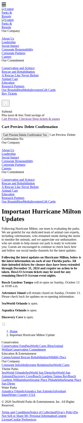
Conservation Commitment (28, 349)
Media (27, 90)
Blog (20, 90)
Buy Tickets (9, 93)
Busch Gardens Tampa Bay (50, 376)
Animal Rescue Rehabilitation (29, 357)
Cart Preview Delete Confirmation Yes (25, 134)
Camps (6, 357)
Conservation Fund (14, 346)
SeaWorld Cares (59, 365)
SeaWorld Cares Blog (40, 346)
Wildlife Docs (57, 357)
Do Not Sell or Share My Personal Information (40, 414)
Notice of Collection (42, 412)
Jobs (23, 365)
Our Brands (9, 90)
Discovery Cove (22, 376)
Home (14, 331)
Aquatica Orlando (13, 391)
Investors (36, 90)
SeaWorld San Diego (38, 372)
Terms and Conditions (16, 412)
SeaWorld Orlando (13, 372)
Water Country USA (22, 395)
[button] (6, 103)
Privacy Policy (64, 412)
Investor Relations (37, 365)
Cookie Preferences (23, 419)
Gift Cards (49, 90)
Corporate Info (11, 365)
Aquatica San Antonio (38, 391)
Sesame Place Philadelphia (47, 380)
